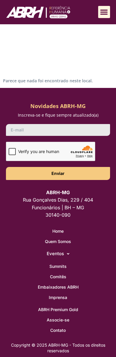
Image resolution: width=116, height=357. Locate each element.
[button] (104, 12)
